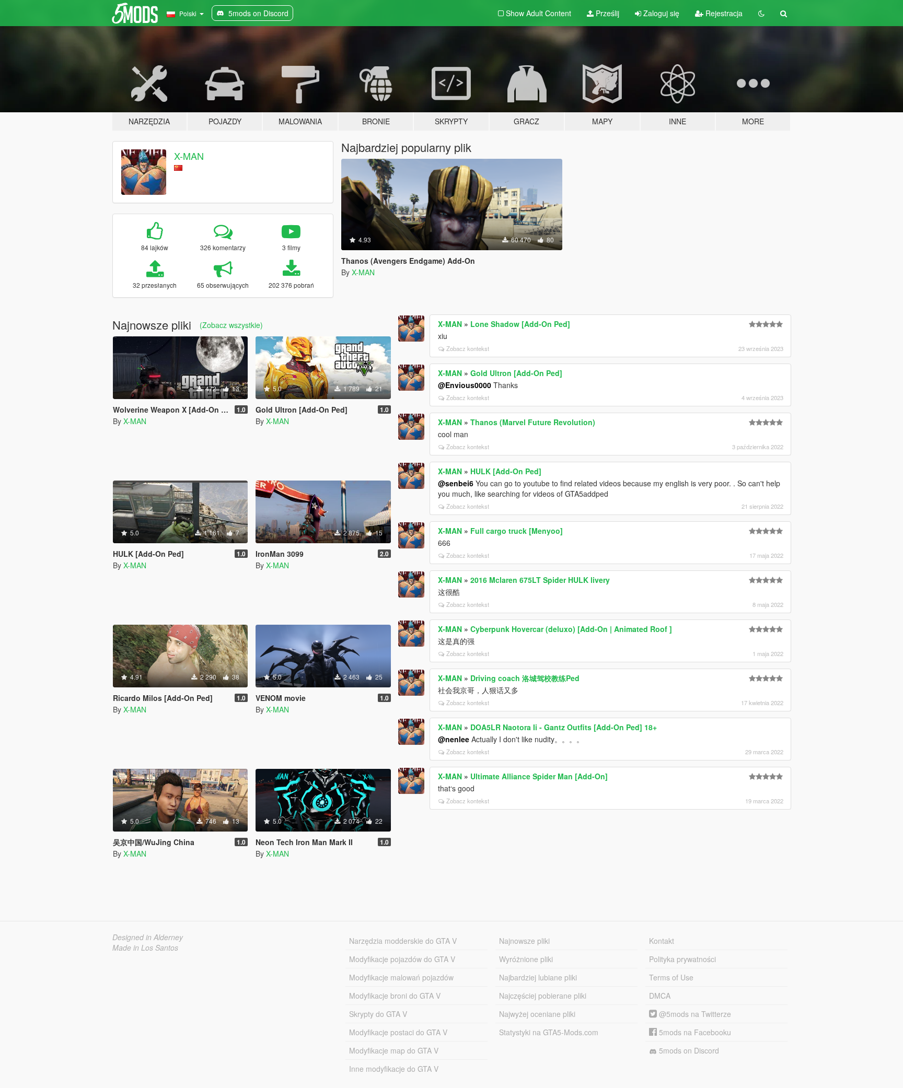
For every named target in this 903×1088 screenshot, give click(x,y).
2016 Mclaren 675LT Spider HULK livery (540, 580)
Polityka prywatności (682, 959)
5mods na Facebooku (694, 1032)
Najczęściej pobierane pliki (542, 995)
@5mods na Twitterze (694, 1014)
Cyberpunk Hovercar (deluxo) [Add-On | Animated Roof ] (571, 629)
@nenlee (453, 739)
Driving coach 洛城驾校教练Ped (525, 678)
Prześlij (606, 13)
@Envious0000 (464, 385)
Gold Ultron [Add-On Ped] (516, 373)
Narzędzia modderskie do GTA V (403, 940)
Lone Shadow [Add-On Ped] (520, 324)
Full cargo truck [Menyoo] (516, 530)
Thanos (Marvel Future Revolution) (532, 422)
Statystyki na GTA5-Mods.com (548, 1032)
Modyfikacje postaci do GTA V (398, 1032)
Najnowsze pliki (524, 940)
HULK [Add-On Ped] (505, 471)
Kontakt (661, 940)
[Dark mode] (761, 13)
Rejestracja (723, 13)
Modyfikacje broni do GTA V (395, 995)
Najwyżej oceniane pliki (537, 1014)
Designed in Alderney (147, 937)
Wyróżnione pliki (526, 959)
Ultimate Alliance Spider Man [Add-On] (539, 776)
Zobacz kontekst (467, 348)
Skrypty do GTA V (378, 1014)
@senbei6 (455, 483)
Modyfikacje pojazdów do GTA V (402, 959)
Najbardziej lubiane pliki (538, 977)
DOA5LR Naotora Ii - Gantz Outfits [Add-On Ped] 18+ (563, 727)
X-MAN (189, 155)
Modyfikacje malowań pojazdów (401, 977)
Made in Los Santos (145, 947)
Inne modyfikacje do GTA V (393, 1068)
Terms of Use (671, 977)
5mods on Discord (688, 1050)
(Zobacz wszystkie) (231, 325)
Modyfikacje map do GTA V (393, 1050)
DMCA (659, 995)
